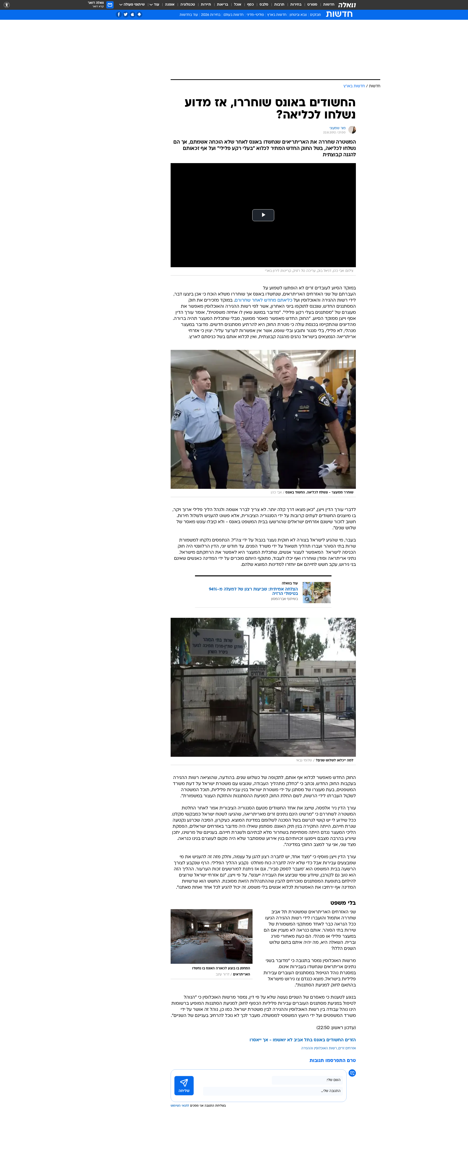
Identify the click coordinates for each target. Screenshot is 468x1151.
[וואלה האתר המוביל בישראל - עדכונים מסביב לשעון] (347, 4)
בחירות (296, 5)
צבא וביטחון (298, 15)
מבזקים (315, 15)
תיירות (206, 5)
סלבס (264, 5)
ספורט (312, 5)
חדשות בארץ (276, 15)
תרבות (279, 5)
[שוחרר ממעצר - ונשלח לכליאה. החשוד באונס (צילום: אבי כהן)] (263, 423)
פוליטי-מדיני (255, 15)
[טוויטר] (126, 14)
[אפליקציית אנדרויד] (139, 14)
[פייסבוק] (119, 14)
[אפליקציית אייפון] (132, 14)
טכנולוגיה (187, 5)
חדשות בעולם (234, 15)
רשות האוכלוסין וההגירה (319, 1048)
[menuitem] (325, 5)
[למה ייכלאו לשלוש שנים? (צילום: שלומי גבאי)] (263, 691)
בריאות (222, 5)
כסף (250, 5)
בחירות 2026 (210, 15)
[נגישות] (7, 5)
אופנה (170, 5)
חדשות (328, 5)
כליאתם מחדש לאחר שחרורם (263, 300)
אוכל (237, 5)
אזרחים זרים (347, 1048)
